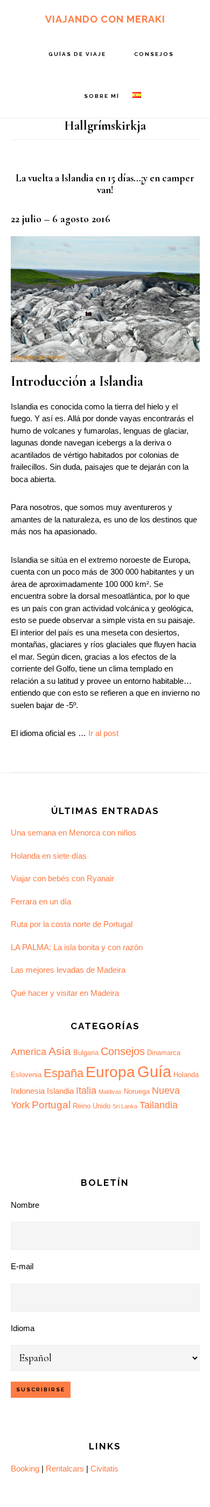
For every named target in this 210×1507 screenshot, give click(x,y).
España (63, 1073)
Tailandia (158, 1105)
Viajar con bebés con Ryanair (62, 878)
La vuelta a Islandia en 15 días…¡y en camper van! (105, 184)
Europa (110, 1072)
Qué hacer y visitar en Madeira (65, 992)
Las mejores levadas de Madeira (68, 969)
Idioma (22, 1328)
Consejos (123, 1051)
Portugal (51, 1104)
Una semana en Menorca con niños (73, 832)
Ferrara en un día (41, 901)
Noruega (137, 1091)
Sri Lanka (125, 1106)
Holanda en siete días (49, 855)
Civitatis (104, 1468)
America (28, 1051)
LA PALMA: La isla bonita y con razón (77, 947)
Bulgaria (86, 1053)
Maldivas (110, 1091)
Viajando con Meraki (105, 19)
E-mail (22, 1266)
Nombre (25, 1204)
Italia (86, 1090)
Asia (59, 1051)
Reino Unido (91, 1106)
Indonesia (28, 1090)
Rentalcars (65, 1468)
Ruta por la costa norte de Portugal (71, 924)
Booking (25, 1468)
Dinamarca (163, 1053)
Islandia (60, 1090)
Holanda (186, 1075)
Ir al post (103, 733)
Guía (154, 1071)
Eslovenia (26, 1075)
